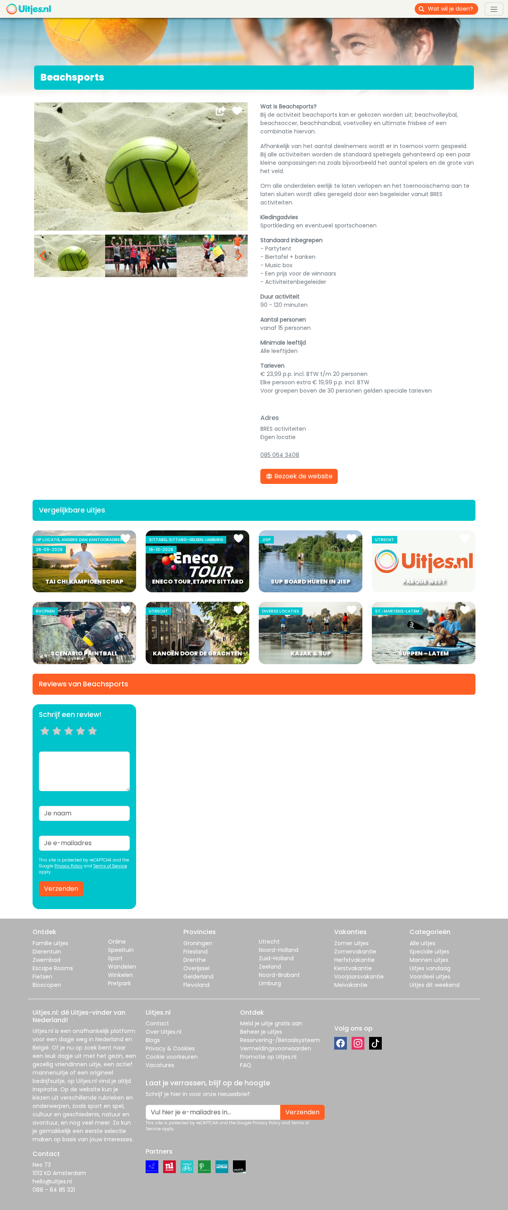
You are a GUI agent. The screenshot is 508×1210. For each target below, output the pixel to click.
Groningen (197, 943)
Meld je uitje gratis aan (271, 1023)
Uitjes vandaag (430, 968)
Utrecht (269, 942)
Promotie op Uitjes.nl (268, 1057)
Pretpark (119, 983)
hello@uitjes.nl (52, 1181)
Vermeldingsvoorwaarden (275, 1048)
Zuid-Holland (276, 958)
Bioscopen (47, 985)
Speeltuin (121, 950)
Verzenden (61, 888)
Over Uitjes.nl (163, 1032)
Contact (157, 1023)
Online (117, 942)
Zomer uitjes (351, 943)
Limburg (270, 983)
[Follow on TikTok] (375, 1043)
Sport (115, 958)
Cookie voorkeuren (172, 1057)
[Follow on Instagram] (358, 1043)
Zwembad (46, 960)
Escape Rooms (53, 968)
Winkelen (120, 975)
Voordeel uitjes (430, 977)
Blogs (153, 1040)
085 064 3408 (279, 455)
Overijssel (196, 968)
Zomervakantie (355, 952)
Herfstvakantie (354, 960)
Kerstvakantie (353, 968)
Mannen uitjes (429, 960)
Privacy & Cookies (170, 1048)
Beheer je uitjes (261, 1032)
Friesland (195, 952)
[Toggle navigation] (494, 8)
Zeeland (270, 967)
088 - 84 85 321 (54, 1190)
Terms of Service (110, 866)
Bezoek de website (303, 476)
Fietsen (42, 977)
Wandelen (122, 967)
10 (95, 741)
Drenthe (194, 960)
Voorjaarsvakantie (359, 977)
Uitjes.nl (43, 1031)
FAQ (245, 1065)
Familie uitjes (50, 943)
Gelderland (198, 977)
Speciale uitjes (429, 952)
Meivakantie (351, 985)
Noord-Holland (278, 950)
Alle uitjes (422, 943)
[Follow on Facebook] (340, 1043)
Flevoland (196, 985)
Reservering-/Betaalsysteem (280, 1040)
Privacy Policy (68, 866)
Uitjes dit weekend (435, 985)
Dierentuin (47, 952)
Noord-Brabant (279, 975)
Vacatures (160, 1065)
